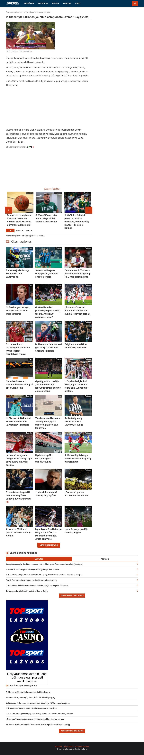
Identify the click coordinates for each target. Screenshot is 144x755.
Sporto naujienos (13, 12)
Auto (77, 3)
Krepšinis (29, 3)
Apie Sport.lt (68, 746)
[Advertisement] (49, 108)
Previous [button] (8, 210)
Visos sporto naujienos (72, 595)
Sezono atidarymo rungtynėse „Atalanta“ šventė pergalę (30, 697)
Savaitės (39, 559)
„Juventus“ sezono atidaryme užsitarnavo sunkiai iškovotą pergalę (35, 719)
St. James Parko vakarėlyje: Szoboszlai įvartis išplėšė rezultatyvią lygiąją (38, 724)
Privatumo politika (82, 746)
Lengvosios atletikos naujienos (36, 12)
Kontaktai (58, 746)
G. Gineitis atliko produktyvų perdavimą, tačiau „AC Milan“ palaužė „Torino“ (39, 714)
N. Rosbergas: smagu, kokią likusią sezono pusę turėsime (31, 708)
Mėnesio (105, 559)
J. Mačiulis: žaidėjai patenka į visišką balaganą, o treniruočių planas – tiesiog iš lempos (44, 575)
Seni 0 (29, 230)
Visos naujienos (49, 545)
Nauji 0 (19, 230)
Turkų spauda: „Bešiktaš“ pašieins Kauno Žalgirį (27, 591)
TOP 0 (10, 230)
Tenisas (67, 3)
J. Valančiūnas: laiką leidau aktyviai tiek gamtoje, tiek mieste (32, 569)
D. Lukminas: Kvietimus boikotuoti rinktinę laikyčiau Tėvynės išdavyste (37, 586)
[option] (20, 210)
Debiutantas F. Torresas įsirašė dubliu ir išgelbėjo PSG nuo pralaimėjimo (38, 703)
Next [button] (88, 210)
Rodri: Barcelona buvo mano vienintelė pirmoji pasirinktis (31, 580)
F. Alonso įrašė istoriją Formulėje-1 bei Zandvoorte (28, 692)
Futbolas (43, 3)
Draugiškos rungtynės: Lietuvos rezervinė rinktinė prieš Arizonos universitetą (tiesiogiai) (44, 564)
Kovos (55, 3)
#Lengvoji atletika (51, 189)
